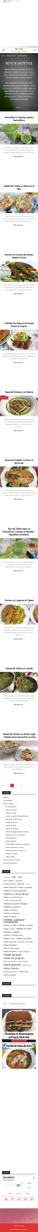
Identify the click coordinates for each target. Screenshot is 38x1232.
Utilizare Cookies (19, 1226)
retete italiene (11, 968)
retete (27, 884)
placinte (20, 884)
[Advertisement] (19, 27)
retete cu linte (10, 925)
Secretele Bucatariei (10, 863)
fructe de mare (9, 884)
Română (8, 1)
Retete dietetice (11, 838)
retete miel (23, 971)
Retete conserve (11, 810)
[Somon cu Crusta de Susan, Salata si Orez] (19, 271)
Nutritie (5, 797)
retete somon (9, 975)
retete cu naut (9, 929)
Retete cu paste (11, 813)
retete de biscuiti (9, 942)
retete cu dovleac (10, 910)
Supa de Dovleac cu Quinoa (19, 392)
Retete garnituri (11, 841)
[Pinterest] (19, 1219)
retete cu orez (23, 928)
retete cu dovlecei (11, 913)
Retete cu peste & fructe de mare (17, 816)
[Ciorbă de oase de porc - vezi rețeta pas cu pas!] (19, 1060)
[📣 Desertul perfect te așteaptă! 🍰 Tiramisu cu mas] (19, 1025)
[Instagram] (13, 1219)
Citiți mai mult (18, 156)
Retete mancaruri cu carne (15, 847)
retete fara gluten (22, 961)
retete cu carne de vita (12, 897)
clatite (20, 877)
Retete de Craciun (12, 822)
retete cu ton (9, 938)
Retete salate (10, 857)
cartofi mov (6, 877)
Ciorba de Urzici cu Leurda (19, 668)
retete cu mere (25, 925)
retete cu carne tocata (15, 903)
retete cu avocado (25, 887)
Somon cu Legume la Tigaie (19, 600)
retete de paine (10, 951)
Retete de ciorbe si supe (14, 819)
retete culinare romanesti (14, 921)
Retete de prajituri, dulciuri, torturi (17, 832)
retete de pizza (24, 951)
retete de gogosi (10, 945)
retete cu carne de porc (15, 891)
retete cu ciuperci (12, 907)
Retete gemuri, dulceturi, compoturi (18, 844)
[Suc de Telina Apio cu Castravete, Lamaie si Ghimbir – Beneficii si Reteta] (19, 548)
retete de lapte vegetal (11, 948)
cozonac (18, 880)
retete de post (12, 955)
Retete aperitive (11, 807)
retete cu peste (11, 932)
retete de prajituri (13, 958)
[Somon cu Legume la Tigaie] (19, 614)
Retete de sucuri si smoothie (15, 835)
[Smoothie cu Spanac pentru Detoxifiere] (19, 134)
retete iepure (26, 965)
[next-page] (25, 785)
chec (14, 877)
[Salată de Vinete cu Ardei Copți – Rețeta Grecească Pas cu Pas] (19, 750)
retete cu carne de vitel (12, 900)
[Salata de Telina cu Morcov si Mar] (19, 202)
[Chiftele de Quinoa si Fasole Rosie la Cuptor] (19, 340)
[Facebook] (7, 1219)
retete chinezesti (10, 887)
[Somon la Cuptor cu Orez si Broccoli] (19, 476)
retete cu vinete (24, 938)
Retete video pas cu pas (11, 860)
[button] (3, 50)
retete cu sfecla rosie (13, 935)
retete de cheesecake (25, 942)
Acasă (3, 56)
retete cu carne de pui (16, 894)
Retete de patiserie (12, 829)
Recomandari (7, 800)
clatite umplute (8, 881)
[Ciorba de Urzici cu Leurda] (19, 682)
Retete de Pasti (11, 825)
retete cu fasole (9, 916)
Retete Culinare (11, 56)
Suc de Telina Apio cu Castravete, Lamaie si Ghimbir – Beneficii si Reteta (19, 531)
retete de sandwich (9, 961)
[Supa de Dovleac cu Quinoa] (19, 405)
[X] (25, 1219)
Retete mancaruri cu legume (15, 850)
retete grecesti (12, 965)
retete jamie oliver (10, 972)
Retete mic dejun (11, 854)
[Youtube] (30, 1219)
